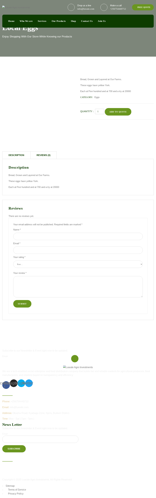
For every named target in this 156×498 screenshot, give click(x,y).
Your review (20, 273)
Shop (73, 21)
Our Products (59, 21)
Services (42, 21)
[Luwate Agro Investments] (16, 7)
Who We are (26, 21)
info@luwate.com (85, 9)
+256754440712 (118, 9)
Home (11, 21)
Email (16, 243)
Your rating (19, 257)
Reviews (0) (43, 155)
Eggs (97, 97)
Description (16, 155)
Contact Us (87, 21)
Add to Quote (118, 112)
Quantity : (87, 111)
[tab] (16, 155)
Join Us (102, 21)
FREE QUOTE (144, 7)
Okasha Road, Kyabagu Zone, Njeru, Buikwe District (40, 413)
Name (17, 229)
